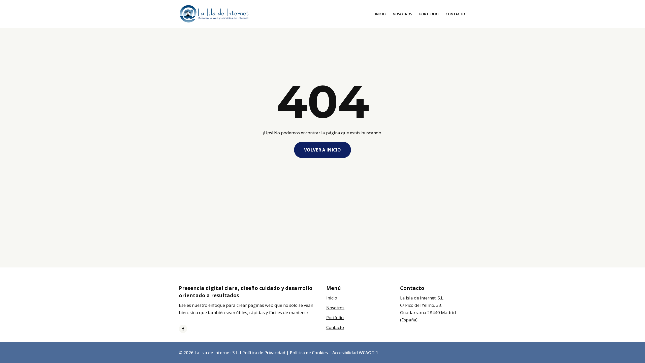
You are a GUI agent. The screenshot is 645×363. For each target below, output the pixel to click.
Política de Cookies (309, 352)
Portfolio (429, 14)
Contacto (455, 14)
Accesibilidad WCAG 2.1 (355, 352)
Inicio (380, 14)
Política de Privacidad (263, 352)
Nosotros (402, 14)
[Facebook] (183, 329)
